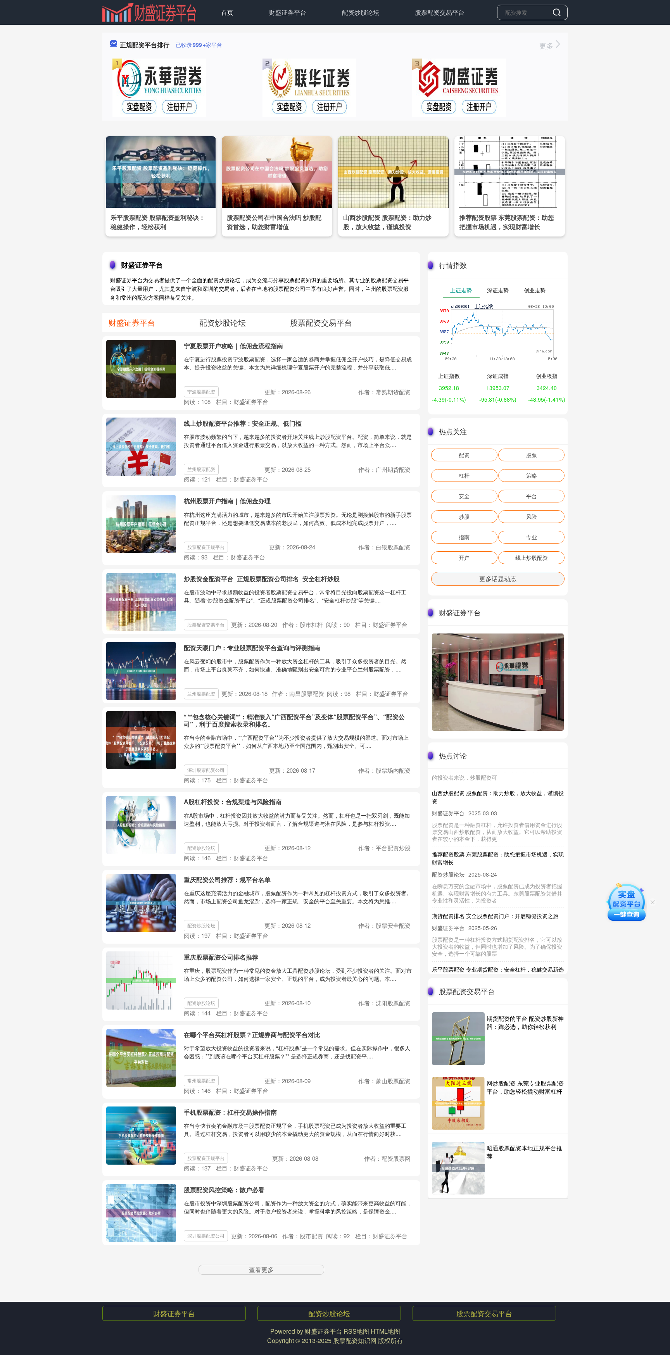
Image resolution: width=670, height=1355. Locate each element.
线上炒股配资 (531, 557)
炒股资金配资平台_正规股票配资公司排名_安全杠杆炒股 (262, 578)
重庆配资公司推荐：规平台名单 (227, 879)
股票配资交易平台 (440, 12)
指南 (464, 537)
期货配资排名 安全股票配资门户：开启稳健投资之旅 (495, 900)
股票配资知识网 (354, 1340)
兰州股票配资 (201, 469)
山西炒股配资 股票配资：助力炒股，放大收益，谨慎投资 (387, 222)
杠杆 (464, 475)
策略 (531, 475)
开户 (464, 557)
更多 (547, 45)
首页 (227, 12)
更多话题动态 (497, 578)
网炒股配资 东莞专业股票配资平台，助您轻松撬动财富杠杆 (525, 1087)
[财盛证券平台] (149, 12)
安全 (464, 496)
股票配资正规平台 (205, 547)
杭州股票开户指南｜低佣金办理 (227, 500)
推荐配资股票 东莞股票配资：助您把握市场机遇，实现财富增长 (506, 222)
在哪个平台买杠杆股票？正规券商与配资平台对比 (252, 1034)
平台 (531, 496)
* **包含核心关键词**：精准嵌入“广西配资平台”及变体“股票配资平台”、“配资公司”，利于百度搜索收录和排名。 (294, 720)
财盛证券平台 (287, 12)
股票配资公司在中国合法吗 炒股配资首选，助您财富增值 (274, 222)
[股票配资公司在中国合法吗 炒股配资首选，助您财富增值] (277, 171)
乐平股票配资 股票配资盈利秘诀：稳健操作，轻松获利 (158, 222)
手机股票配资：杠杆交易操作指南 (230, 1112)
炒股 (464, 516)
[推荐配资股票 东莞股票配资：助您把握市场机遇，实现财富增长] (509, 171)
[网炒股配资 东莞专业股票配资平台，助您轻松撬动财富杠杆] (458, 1103)
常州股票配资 (201, 1080)
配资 (464, 455)
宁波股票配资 (201, 391)
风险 (531, 516)
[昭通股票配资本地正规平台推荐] (458, 1168)
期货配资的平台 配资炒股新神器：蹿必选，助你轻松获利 (525, 1022)
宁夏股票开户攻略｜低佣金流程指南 (233, 345)
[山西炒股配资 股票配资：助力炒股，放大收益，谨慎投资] (393, 171)
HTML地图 (385, 1331)
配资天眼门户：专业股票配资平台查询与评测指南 (252, 647)
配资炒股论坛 (360, 12)
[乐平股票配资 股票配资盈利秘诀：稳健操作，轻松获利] (160, 171)
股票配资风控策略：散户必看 (224, 1189)
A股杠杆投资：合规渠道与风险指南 (232, 801)
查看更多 (261, 1269)
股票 (531, 455)
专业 (531, 537)
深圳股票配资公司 (205, 769)
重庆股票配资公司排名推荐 (221, 957)
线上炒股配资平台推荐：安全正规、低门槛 (243, 423)
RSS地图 (356, 1331)
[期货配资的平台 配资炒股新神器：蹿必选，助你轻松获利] (458, 1038)
